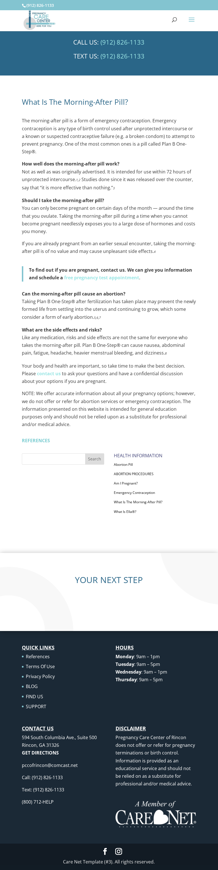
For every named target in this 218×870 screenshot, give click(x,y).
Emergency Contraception (134, 492)
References (38, 656)
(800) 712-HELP (38, 802)
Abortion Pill (123, 464)
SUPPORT (36, 706)
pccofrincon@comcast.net (50, 765)
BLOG (32, 686)
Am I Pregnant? (126, 483)
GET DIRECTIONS (40, 753)
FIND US (34, 696)
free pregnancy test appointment (101, 277)
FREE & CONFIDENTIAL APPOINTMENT (109, 602)
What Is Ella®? (125, 511)
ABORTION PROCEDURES (134, 473)
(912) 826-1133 (40, 5)
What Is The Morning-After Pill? (138, 502)
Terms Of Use (40, 666)
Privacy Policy (40, 676)
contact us (49, 373)
